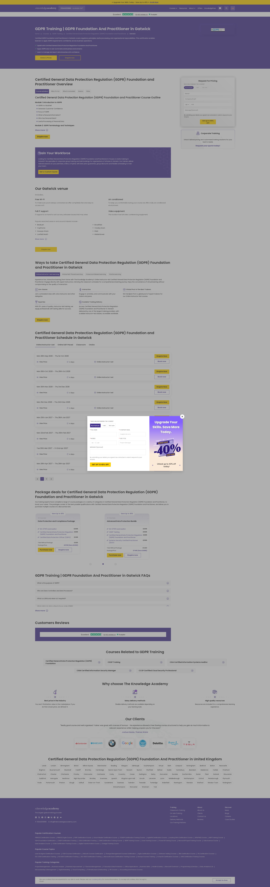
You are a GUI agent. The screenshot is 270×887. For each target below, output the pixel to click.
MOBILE (92, 438)
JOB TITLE (122, 438)
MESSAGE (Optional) (96, 447)
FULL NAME (93, 430)
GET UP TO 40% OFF (100, 464)
